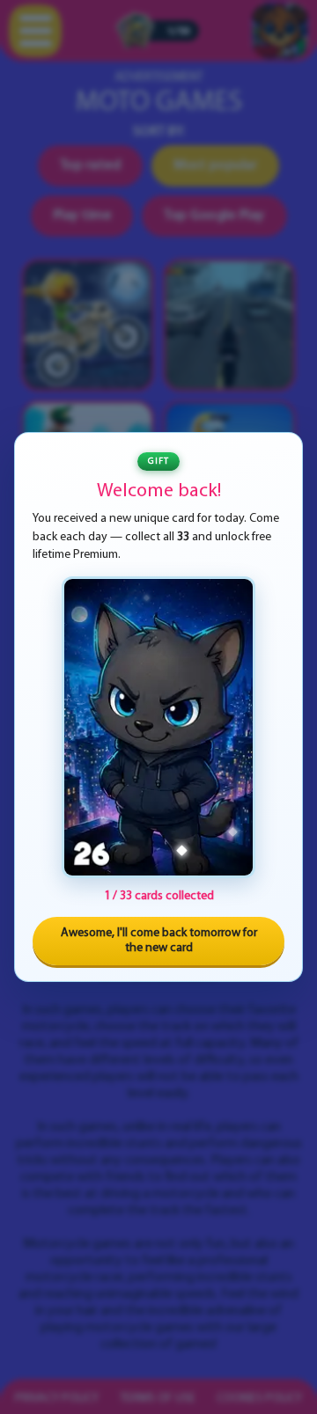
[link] (158, 726)
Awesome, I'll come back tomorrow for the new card (159, 941)
